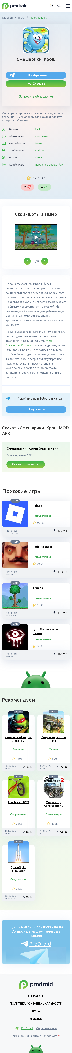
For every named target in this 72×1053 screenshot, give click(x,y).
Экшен (53, 749)
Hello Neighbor (42, 546)
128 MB (28, 832)
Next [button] (44, 261)
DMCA (36, 1011)
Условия (36, 1018)
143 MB (63, 767)
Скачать (38, 83)
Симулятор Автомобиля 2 (53, 804)
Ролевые (18, 749)
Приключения (38, 17)
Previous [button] (27, 261)
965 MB (63, 832)
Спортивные (18, 814)
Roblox (37, 505)
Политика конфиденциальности (36, 1003)
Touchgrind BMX (18, 802)
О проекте (36, 995)
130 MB (62, 530)
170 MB (62, 613)
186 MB (62, 654)
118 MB (28, 767)
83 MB (29, 897)
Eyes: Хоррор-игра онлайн (45, 631)
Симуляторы (54, 814)
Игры (21, 17)
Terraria (38, 587)
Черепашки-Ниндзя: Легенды (18, 739)
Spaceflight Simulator (18, 869)
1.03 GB (62, 571)
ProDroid (40, 944)
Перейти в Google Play (49, 164)
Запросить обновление (36, 96)
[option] (36, 237)
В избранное (37, 75)
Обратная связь (46, 1028)
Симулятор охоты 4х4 (53, 739)
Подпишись (36, 409)
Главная (7, 17)
